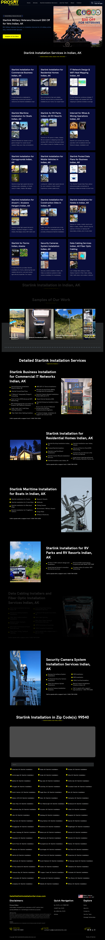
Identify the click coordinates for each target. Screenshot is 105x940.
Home (28, 3)
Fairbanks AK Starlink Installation (78, 798)
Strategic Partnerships (89, 917)
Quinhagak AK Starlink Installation (50, 849)
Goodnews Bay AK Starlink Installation (24, 809)
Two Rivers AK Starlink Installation (78, 878)
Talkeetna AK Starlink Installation (78, 866)
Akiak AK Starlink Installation (49, 769)
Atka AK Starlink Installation (76, 775)
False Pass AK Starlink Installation (22, 804)
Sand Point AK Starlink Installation (50, 855)
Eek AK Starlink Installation (76, 792)
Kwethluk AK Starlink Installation (50, 826)
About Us (86, 908)
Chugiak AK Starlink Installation (22, 786)
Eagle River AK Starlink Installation (51, 792)
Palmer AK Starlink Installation (77, 844)
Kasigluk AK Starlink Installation (78, 815)
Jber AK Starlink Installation (21, 815)
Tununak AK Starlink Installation (50, 878)
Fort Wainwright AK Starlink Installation (52, 804)
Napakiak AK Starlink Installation (22, 838)
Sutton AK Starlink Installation (49, 866)
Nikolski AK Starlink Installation (77, 838)
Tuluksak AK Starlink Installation (78, 872)
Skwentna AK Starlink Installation (78, 855)
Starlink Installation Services (48, 3)
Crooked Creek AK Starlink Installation (80, 786)
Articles (35, 3)
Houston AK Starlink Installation (50, 809)
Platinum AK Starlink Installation (22, 849)
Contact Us (86, 911)
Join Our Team (63, 3)
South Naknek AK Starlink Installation (52, 861)
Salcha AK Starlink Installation (21, 855)
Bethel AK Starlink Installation (21, 781)
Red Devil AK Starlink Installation (78, 849)
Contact (79, 3)
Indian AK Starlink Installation (77, 809)
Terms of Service (90, 937)
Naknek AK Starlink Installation (77, 832)
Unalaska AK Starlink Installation (22, 884)
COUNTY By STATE (59, 908)
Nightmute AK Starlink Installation (50, 838)
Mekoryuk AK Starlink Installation (50, 832)
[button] (8, 347)
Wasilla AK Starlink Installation (49, 884)
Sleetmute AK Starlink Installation (22, 861)
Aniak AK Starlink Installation (49, 775)
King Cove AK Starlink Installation (22, 821)
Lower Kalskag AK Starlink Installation (24, 832)
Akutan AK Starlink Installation (77, 769)
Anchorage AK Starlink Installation (23, 775)
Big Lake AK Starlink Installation (50, 781)
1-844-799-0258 (98, 3)
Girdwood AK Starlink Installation (78, 804)
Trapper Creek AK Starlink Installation (52, 872)
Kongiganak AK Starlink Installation (23, 826)
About (72, 3)
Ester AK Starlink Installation (49, 798)
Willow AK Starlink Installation (77, 884)
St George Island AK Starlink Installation (80, 861)
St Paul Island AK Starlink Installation (23, 866)
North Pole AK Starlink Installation (23, 844)
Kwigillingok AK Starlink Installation (79, 826)
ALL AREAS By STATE (59, 911)
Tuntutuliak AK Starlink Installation (23, 878)
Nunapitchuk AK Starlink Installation (51, 844)
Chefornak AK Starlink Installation (78, 781)
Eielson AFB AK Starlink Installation (23, 798)
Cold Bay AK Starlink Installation (50, 786)
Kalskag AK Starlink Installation (49, 815)
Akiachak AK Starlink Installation (22, 769)
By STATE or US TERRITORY (61, 905)
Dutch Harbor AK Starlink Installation (23, 792)
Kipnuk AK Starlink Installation (77, 821)
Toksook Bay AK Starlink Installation (23, 872)
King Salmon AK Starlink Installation (51, 821)
